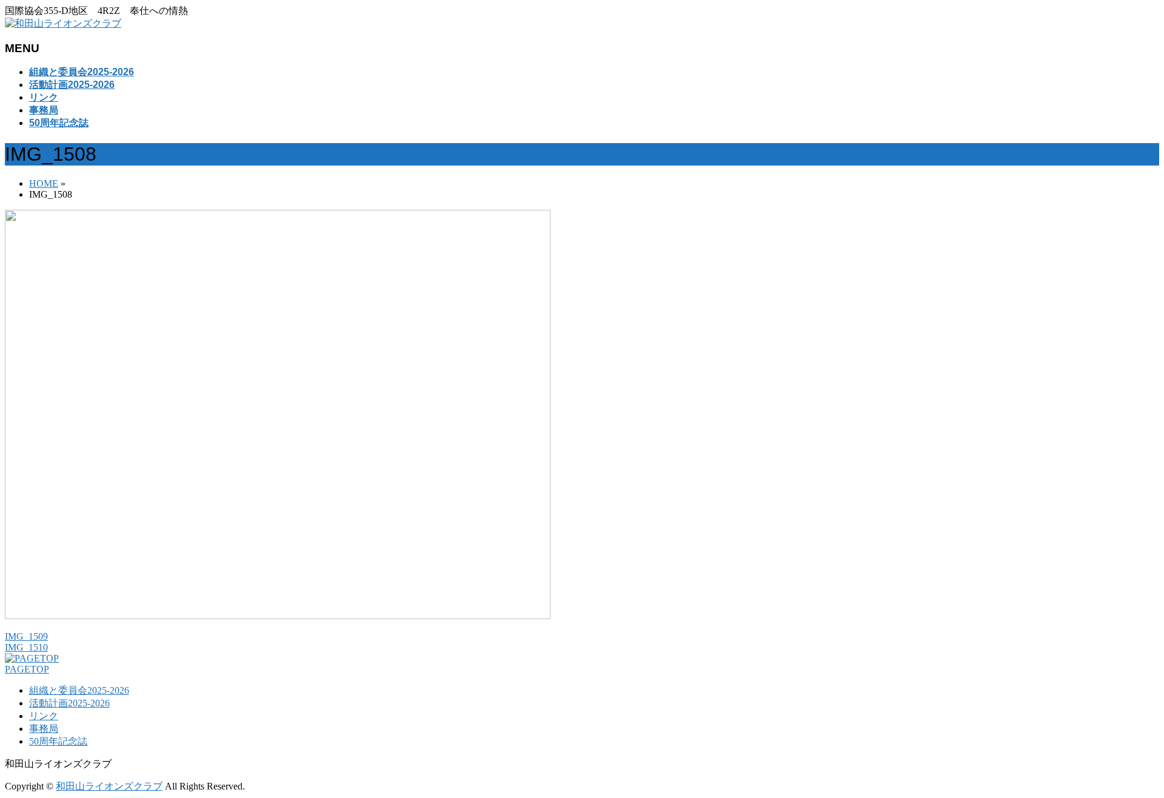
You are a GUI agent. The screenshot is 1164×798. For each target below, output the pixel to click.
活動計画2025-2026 (69, 703)
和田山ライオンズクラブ (109, 786)
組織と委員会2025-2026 (79, 690)
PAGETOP (27, 669)
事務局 (43, 728)
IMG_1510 (26, 647)
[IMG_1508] (277, 616)
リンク (43, 716)
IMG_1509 (26, 636)
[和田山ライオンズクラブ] (63, 23)
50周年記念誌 (58, 741)
